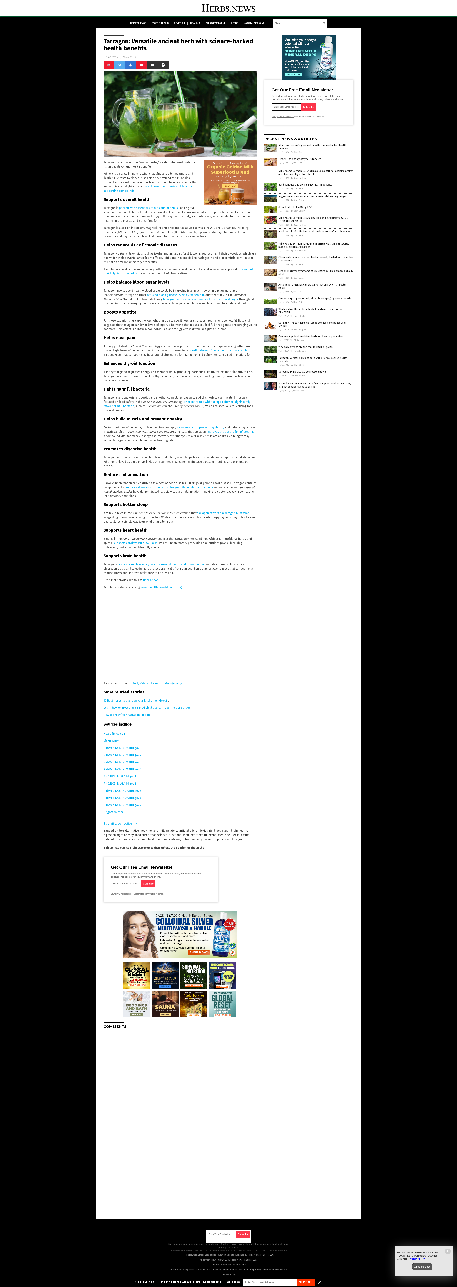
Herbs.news (151, 580)
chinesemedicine (215, 23)
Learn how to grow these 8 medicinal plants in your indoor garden (147, 707)
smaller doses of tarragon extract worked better (221, 350)
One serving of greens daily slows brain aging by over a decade (314, 298)
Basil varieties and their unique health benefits (305, 184)
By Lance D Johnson (300, 316)
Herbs (235, 835)
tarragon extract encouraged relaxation (223, 513)
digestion (110, 835)
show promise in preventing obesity (200, 427)
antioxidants (204, 830)
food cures (142, 835)
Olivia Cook (130, 57)
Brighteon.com (113, 812)
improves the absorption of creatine (231, 431)
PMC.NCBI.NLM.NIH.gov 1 (120, 776)
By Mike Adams (297, 391)
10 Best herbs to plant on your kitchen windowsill (136, 700)
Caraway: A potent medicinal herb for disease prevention (310, 336)
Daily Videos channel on (158, 683)
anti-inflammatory (165, 830)
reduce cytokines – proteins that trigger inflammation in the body (169, 487)
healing (195, 23)
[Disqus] (180, 1076)
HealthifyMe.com (115, 733)
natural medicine (169, 839)
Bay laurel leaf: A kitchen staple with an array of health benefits (315, 231)
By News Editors (298, 163)
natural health (147, 839)
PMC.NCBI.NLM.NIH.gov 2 (120, 783)
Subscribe (306, 1282)
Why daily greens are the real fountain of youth (305, 347)
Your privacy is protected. (122, 894)
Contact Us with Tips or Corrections (229, 1264)
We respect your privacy (210, 1250)
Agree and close (422, 1266)
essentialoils (160, 23)
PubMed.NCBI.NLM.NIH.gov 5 (122, 790)
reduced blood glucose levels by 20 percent (175, 295)
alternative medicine (138, 830)
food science (158, 835)
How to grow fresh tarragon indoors (127, 714)
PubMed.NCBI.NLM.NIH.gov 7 (122, 805)
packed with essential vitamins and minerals (148, 208)
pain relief (223, 839)
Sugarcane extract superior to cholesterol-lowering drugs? (312, 196)
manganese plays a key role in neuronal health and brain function (161, 564)
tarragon (237, 839)
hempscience (138, 23)
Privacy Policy (228, 1274)
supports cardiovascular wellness (135, 543)
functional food (179, 835)
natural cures (127, 839)
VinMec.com (111, 741)
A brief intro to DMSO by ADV (295, 207)
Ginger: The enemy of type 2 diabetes (299, 159)
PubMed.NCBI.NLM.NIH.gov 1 (122, 748)
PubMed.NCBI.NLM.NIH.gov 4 (123, 769)
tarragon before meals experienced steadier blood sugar (200, 299)
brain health (239, 830)
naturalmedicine (254, 23)
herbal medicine (219, 835)
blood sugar (221, 830)
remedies (179, 23)
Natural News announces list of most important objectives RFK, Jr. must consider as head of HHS (314, 385)
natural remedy (192, 839)
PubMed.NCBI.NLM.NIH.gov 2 (122, 755)
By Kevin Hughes (298, 178)
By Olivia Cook (297, 152)
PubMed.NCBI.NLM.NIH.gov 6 (123, 798)
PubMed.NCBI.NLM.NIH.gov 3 (122, 762)
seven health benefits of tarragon (163, 587)
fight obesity (125, 835)
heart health (198, 835)
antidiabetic (186, 830)
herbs (234, 23)
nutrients (209, 839)
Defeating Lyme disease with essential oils (302, 371)
